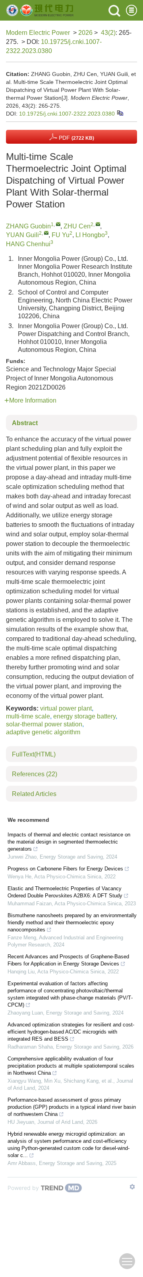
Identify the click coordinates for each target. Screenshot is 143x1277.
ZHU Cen (77, 226)
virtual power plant (66, 708)
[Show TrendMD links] (132, 1187)
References (34, 774)
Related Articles (34, 794)
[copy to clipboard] (120, 112)
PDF (75, 138)
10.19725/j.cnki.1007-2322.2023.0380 (67, 113)
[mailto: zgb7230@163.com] (58, 224)
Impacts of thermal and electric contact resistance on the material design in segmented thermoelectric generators (69, 842)
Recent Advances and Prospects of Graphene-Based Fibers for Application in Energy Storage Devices (68, 960)
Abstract (25, 423)
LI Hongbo (90, 235)
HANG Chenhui (28, 244)
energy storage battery (84, 716)
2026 (85, 32)
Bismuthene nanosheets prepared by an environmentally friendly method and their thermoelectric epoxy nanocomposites (72, 922)
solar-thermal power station (44, 724)
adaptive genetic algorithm (43, 732)
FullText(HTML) (34, 754)
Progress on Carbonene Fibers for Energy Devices (65, 869)
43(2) (108, 32)
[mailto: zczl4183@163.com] (98, 224)
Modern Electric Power (38, 32)
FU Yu (61, 235)
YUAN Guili (22, 235)
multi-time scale (28, 716)
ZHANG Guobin (28, 226)
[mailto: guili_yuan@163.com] (46, 232)
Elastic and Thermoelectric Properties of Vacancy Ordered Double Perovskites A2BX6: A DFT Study (65, 892)
